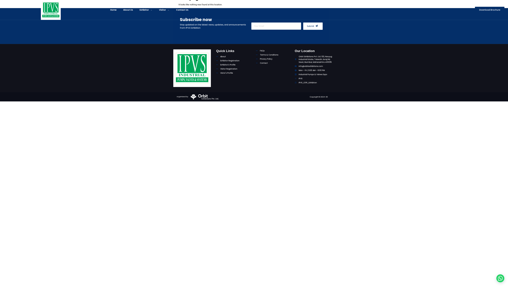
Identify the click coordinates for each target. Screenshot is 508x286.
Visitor (162, 9)
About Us (128, 9)
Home (113, 9)
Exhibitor (144, 9)
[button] (500, 278)
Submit (310, 26)
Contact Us (182, 9)
